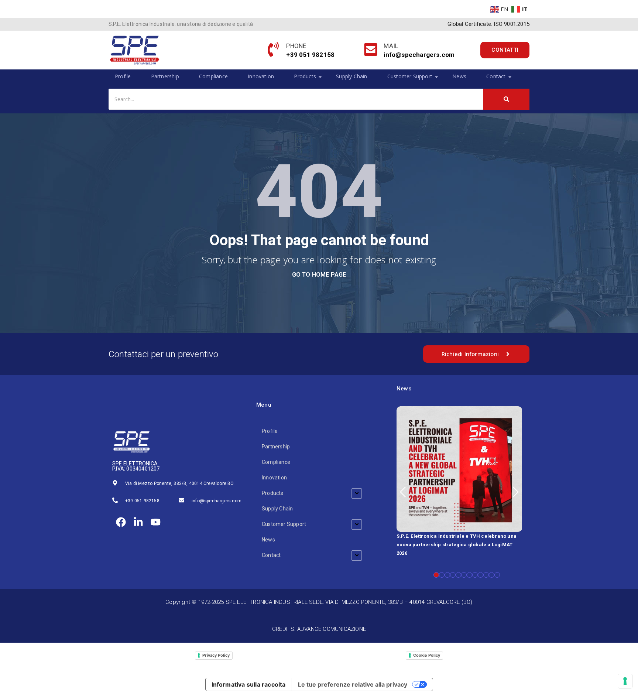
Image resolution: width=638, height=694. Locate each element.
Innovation (261, 76)
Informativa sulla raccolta (249, 684)
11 (491, 575)
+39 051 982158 (142, 500)
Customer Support (409, 76)
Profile (123, 76)
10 (486, 575)
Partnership (165, 76)
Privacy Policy (216, 655)
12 (497, 575)
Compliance (213, 76)
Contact (495, 76)
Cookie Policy (426, 655)
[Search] (506, 99)
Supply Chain (351, 76)
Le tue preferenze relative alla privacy (352, 684)
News (459, 76)
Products (305, 76)
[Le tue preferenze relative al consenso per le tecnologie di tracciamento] (625, 681)
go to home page (319, 274)
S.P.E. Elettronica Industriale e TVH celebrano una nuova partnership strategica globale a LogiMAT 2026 (457, 544)
